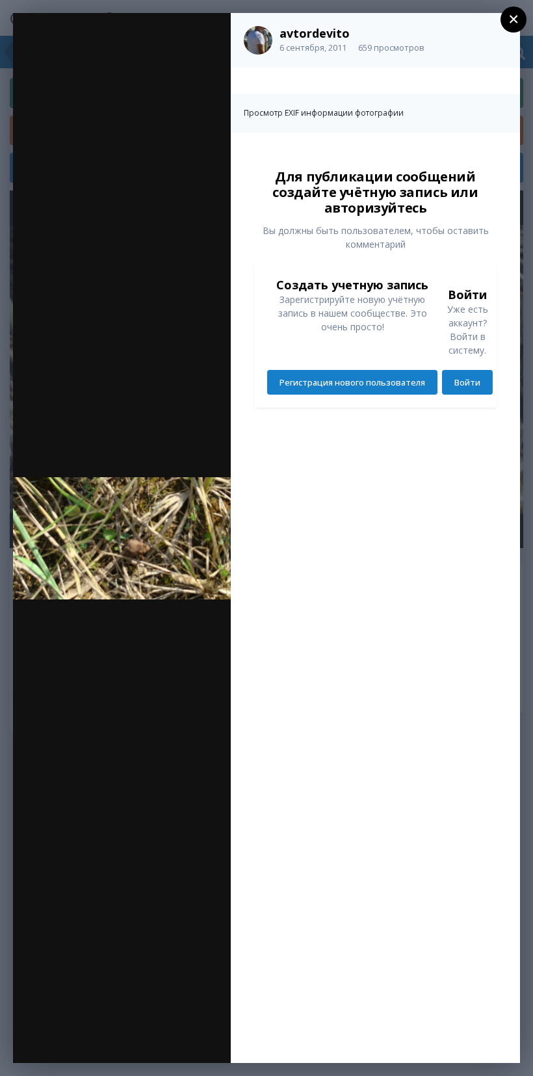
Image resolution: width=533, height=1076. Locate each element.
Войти (467, 382)
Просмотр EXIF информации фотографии (324, 112)
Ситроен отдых (114, 50)
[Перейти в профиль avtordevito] (258, 40)
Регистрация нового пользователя (352, 382)
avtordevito (315, 33)
